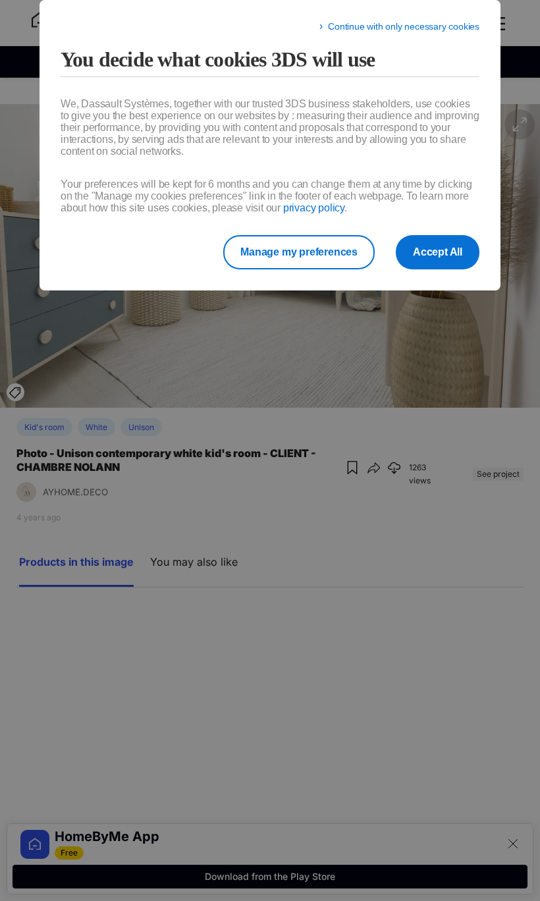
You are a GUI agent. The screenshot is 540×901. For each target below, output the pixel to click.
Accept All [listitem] (437, 252)
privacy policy (313, 207)
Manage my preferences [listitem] (299, 252)
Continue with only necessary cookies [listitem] (403, 26)
